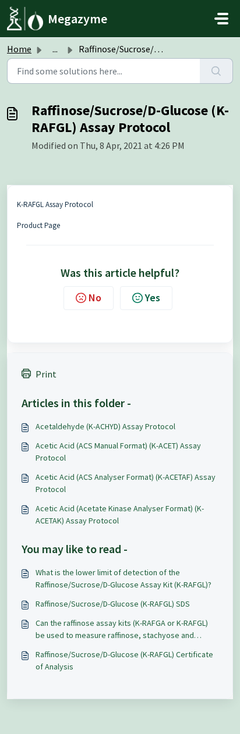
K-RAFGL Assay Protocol (55, 204)
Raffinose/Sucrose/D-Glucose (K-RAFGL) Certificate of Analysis (124, 660)
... (55, 49)
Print (46, 374)
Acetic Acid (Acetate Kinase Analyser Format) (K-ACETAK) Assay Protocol (120, 514)
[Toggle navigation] (221, 18)
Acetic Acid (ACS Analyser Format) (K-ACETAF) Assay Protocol (126, 483)
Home (19, 49)
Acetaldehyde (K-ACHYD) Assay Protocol (105, 426)
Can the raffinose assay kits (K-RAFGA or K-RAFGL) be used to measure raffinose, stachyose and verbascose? (122, 630)
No (95, 297)
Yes (152, 297)
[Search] (216, 71)
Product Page (38, 225)
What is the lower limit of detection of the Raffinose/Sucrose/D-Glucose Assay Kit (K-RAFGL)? (123, 578)
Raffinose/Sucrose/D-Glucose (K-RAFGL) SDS (113, 603)
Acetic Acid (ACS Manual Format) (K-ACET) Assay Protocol (118, 451)
